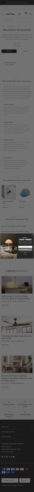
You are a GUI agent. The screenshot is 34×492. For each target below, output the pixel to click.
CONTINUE (25, 249)
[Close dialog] (32, 234)
